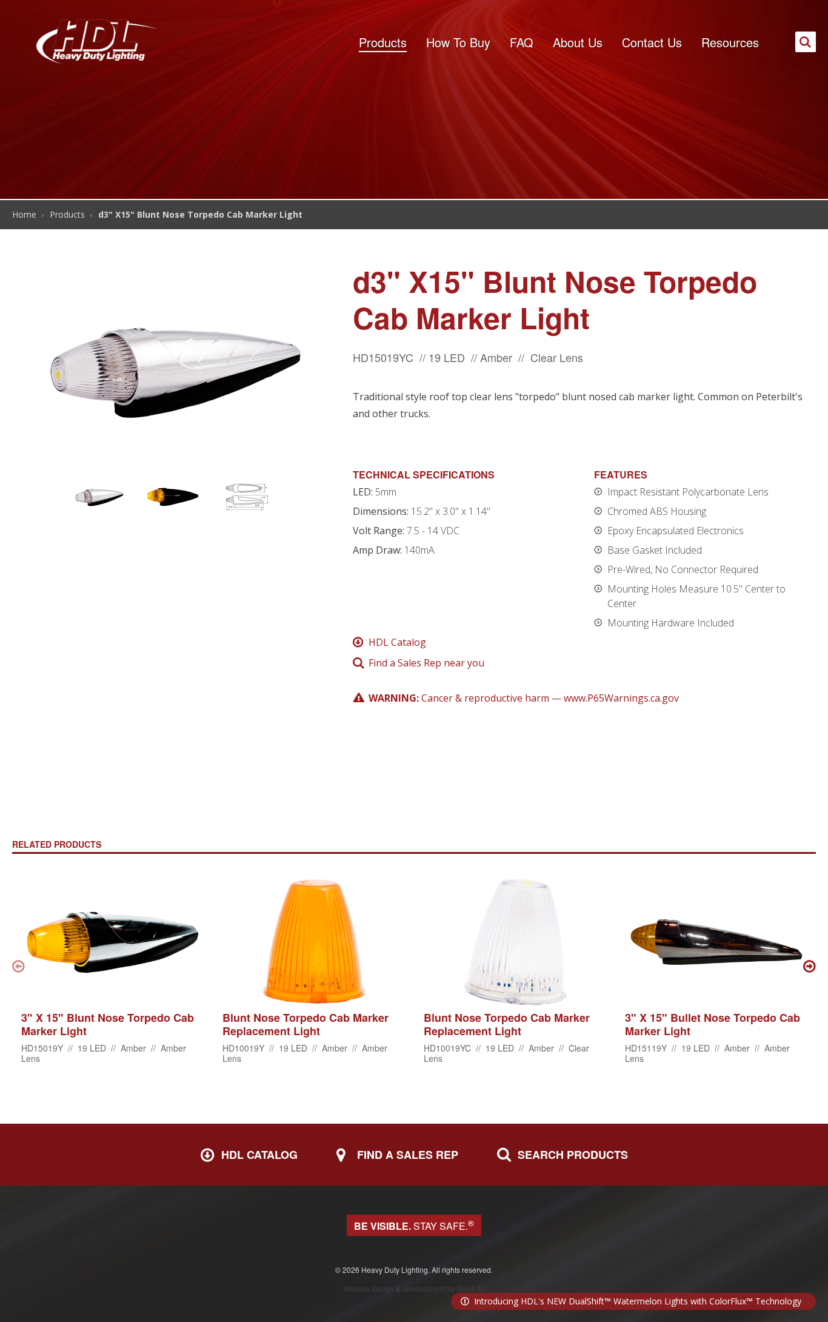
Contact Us (652, 42)
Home (24, 214)
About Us (578, 42)
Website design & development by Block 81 (414, 1288)
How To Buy (458, 42)
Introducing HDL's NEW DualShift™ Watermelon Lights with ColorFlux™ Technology (637, 1301)
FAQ (521, 42)
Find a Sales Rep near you (426, 662)
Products (383, 42)
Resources (730, 42)
